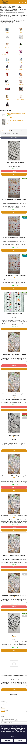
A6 (15, 317)
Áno (1, 707)
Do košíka (14, 171)
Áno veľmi (2, 704)
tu (1, 733)
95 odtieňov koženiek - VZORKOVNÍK (9, 719)
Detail (14, 174)
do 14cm (15, 679)
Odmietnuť (7, 740)
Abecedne (15, 133)
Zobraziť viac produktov (13, 126)
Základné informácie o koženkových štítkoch (11, 720)
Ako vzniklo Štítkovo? (5, 718)
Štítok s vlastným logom (6, 722)
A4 (14, 317)
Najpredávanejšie (6, 133)
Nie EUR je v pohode (4, 710)
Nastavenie (13, 736)
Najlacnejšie (14, 130)
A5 (12, 317)
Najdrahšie (22, 130)
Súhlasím (20, 740)
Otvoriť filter (14, 137)
